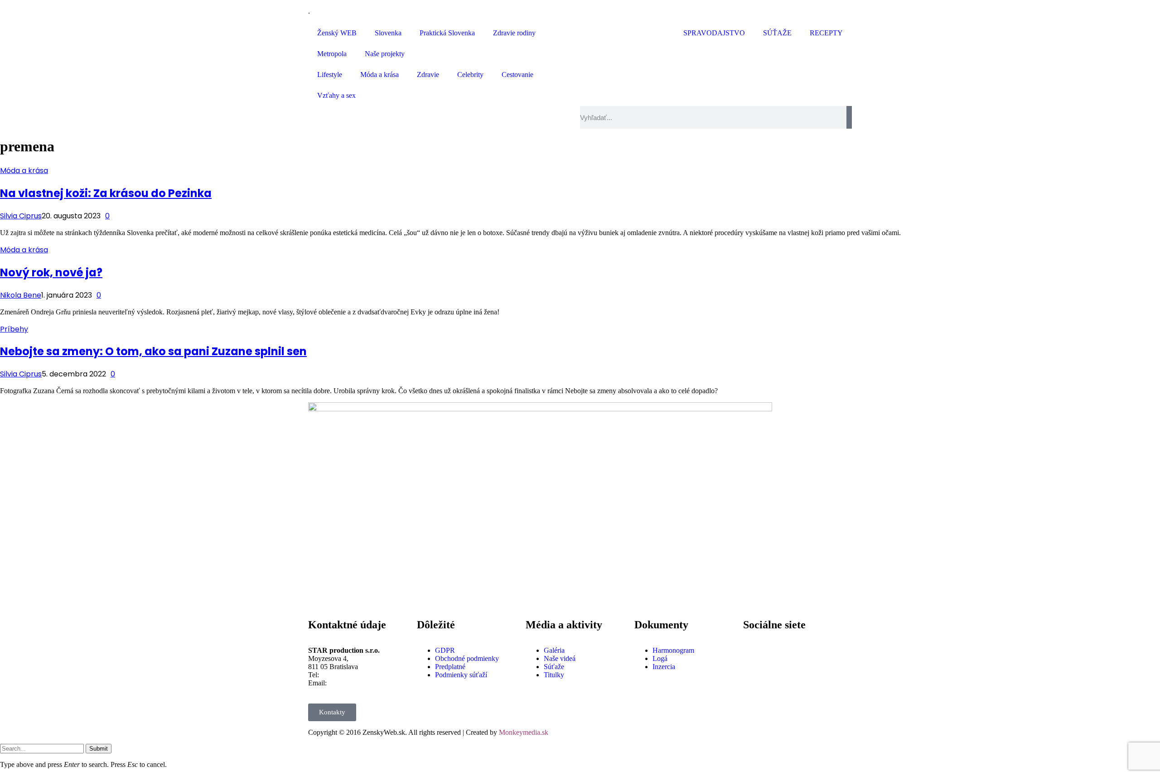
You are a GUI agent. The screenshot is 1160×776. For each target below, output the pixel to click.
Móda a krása (379, 74)
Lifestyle (329, 74)
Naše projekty (385, 54)
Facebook (780, 643)
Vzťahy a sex (336, 95)
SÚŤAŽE (777, 33)
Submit (98, 748)
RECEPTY (826, 33)
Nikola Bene (20, 295)
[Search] (849, 117)
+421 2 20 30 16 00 (349, 675)
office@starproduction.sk (365, 683)
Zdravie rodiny (514, 33)
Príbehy (14, 329)
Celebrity (470, 74)
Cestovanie (517, 74)
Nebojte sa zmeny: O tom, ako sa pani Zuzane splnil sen (153, 351)
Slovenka (388, 33)
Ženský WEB (337, 33)
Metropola (332, 54)
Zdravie (428, 74)
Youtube (778, 675)
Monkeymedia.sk (523, 732)
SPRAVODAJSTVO (714, 33)
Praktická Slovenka (447, 33)
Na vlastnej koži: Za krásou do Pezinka (106, 193)
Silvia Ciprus (21, 216)
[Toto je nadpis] (754, 650)
